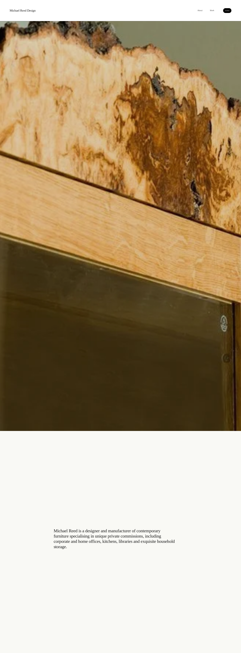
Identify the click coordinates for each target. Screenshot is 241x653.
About (200, 10)
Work (212, 10)
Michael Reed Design (23, 10)
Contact (227, 10)
